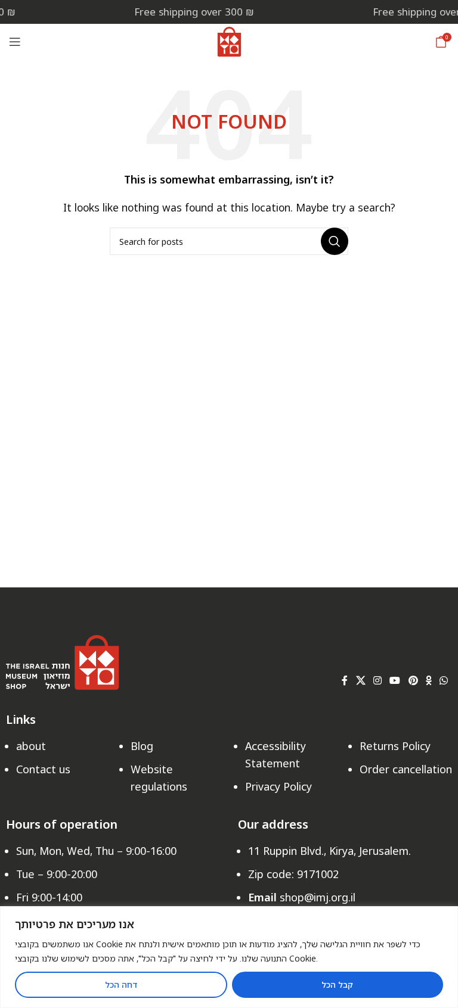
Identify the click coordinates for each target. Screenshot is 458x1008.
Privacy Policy (278, 786)
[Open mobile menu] (15, 42)
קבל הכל (337, 984)
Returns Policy (395, 746)
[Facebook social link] (345, 681)
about (31, 746)
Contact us (43, 769)
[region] (229, 957)
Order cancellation (406, 769)
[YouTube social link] (395, 681)
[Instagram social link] (377, 681)
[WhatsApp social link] (444, 681)
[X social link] (360, 681)
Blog (142, 746)
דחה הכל (121, 984)
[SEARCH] (334, 241)
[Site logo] (229, 40)
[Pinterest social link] (413, 681)
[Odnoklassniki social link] (428, 681)
